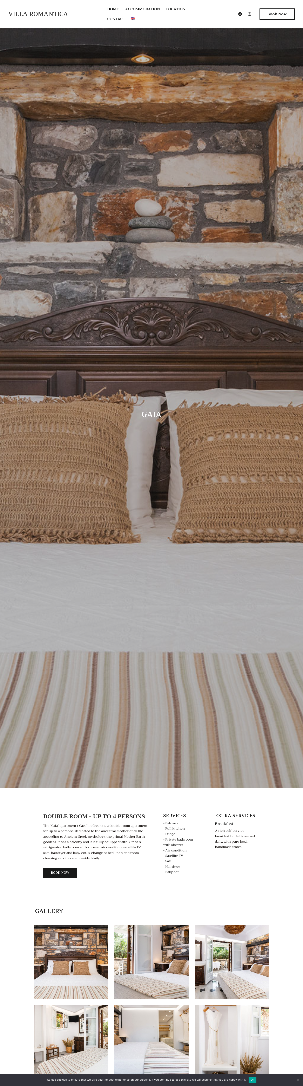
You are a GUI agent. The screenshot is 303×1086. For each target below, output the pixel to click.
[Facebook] (240, 14)
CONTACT (116, 19)
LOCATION (176, 9)
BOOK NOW (60, 872)
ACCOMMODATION (142, 9)
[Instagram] (249, 14)
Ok (252, 1079)
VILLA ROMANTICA (38, 14)
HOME (113, 9)
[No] (298, 1080)
